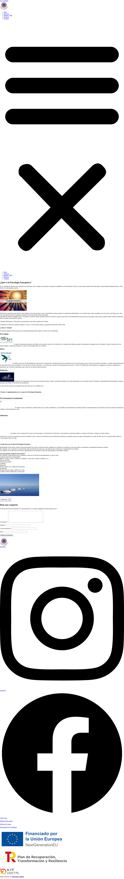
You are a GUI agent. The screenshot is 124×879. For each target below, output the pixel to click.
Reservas (6, 17)
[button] (62, 145)
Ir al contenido (4, 1)
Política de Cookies (5, 824)
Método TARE (8, 15)
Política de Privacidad (6, 821)
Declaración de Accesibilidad (8, 827)
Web (1, 532)
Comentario (4, 522)
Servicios (6, 14)
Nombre (3, 525)
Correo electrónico (6, 528)
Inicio (5, 12)
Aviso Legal (3, 818)
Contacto (6, 18)
